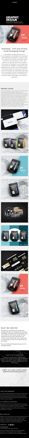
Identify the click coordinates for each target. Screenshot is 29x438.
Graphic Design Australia (7, 393)
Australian (14, 433)
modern (20, 419)
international (14, 404)
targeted (21, 416)
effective (16, 408)
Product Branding (17, 431)
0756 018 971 (5, 427)
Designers (24, 433)
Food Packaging (9, 431)
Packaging (19, 433)
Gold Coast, (3, 430)
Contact (3, 424)
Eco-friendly (9, 433)
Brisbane (8, 430)
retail (23, 419)
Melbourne (13, 430)
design (1, 421)
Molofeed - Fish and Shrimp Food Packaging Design (14, 49)
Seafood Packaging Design (14, 344)
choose (18, 421)
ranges (19, 417)
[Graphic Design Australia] (14, 15)
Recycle (2, 433)
